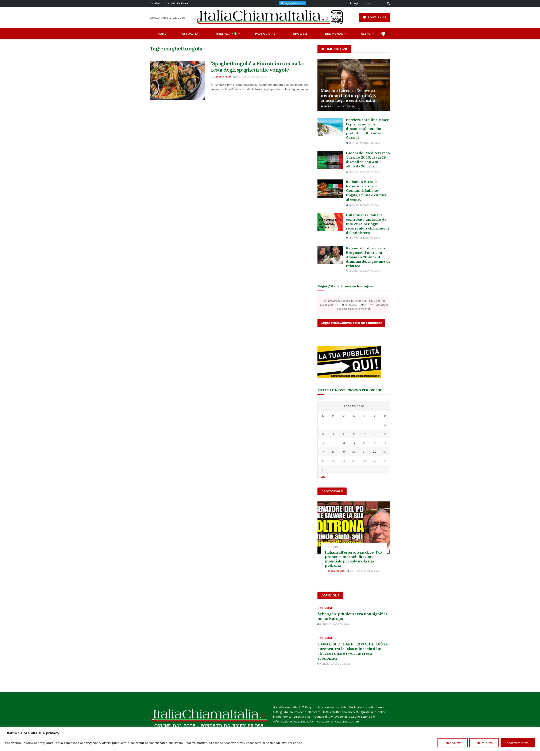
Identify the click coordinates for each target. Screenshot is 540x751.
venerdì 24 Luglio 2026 (334, 664)
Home (162, 33)
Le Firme (182, 3)
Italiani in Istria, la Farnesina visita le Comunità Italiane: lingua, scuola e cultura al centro (366, 190)
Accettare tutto (518, 742)
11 (333, 442)
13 (353, 442)
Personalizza (453, 742)
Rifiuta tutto (484, 742)
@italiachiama (355, 305)
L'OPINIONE (325, 608)
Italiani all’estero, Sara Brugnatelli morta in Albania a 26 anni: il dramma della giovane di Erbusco (368, 257)
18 (333, 451)
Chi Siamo (156, 3)
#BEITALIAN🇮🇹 (226, 33)
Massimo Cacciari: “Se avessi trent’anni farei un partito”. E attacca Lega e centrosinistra (348, 95)
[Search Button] (387, 3)
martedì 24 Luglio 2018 (250, 76)
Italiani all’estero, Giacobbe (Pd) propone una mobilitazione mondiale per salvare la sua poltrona (353, 559)
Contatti (170, 3)
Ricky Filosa (336, 571)
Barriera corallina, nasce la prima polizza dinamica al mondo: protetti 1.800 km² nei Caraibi (367, 129)
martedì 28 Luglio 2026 (364, 571)
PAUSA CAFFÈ (265, 33)
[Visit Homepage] (270, 17)
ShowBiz (300, 33)
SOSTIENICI (376, 17)
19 (343, 451)
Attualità (190, 33)
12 (343, 442)
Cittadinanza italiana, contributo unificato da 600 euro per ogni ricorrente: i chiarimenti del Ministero (367, 224)
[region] (270, 739)
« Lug (321, 476)
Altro (366, 33)
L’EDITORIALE (332, 547)
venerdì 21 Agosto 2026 (339, 106)
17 (322, 451)
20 (354, 451)
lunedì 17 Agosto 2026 (334, 624)
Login (355, 3)
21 (364, 451)
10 (322, 442)
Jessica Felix (222, 76)
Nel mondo (334, 33)
